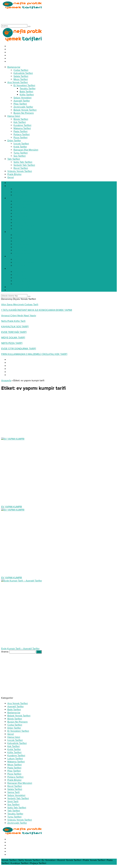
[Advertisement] (57, 16)
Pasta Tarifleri (14, 767)
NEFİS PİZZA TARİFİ (11, 343)
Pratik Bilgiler (14, 780)
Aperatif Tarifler (15, 706)
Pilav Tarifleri (14, 770)
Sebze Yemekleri (16, 795)
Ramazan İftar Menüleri (19, 783)
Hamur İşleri (13, 737)
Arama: (5, 651)
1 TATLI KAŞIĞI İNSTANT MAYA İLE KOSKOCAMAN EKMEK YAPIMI (36, 310)
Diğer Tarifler (14, 728)
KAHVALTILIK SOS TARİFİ (15, 326)
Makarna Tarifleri (16, 761)
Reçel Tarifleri (14, 786)
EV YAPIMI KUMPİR (11, 506)
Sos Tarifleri (13, 804)
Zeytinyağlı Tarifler (17, 822)
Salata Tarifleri (14, 789)
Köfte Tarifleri (14, 752)
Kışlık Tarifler (14, 749)
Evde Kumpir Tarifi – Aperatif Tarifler (20, 648)
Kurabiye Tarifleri (16, 755)
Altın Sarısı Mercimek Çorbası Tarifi (19, 304)
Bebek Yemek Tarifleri (18, 715)
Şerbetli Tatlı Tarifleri (18, 798)
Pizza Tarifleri (14, 773)
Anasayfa (6, 380)
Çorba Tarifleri (14, 724)
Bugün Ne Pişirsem (17, 721)
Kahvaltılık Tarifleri (17, 743)
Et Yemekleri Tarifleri (18, 731)
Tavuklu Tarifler (15, 813)
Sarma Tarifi (13, 792)
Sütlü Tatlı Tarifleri (16, 807)
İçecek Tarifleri (15, 740)
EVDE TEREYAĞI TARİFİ (14, 332)
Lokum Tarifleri (15, 758)
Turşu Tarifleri (14, 816)
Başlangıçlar (13, 712)
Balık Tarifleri (14, 709)
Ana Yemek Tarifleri (17, 703)
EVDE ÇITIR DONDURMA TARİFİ (18, 348)
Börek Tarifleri (14, 718)
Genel (10, 734)
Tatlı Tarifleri (13, 810)
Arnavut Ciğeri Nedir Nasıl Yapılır (18, 315)
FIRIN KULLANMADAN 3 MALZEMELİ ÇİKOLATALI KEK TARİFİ (34, 354)
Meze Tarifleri (14, 764)
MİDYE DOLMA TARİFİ (13, 337)
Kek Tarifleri (13, 746)
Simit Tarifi (12, 801)
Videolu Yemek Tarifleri (19, 819)
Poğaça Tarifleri (15, 777)
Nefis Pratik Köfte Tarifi (13, 321)
